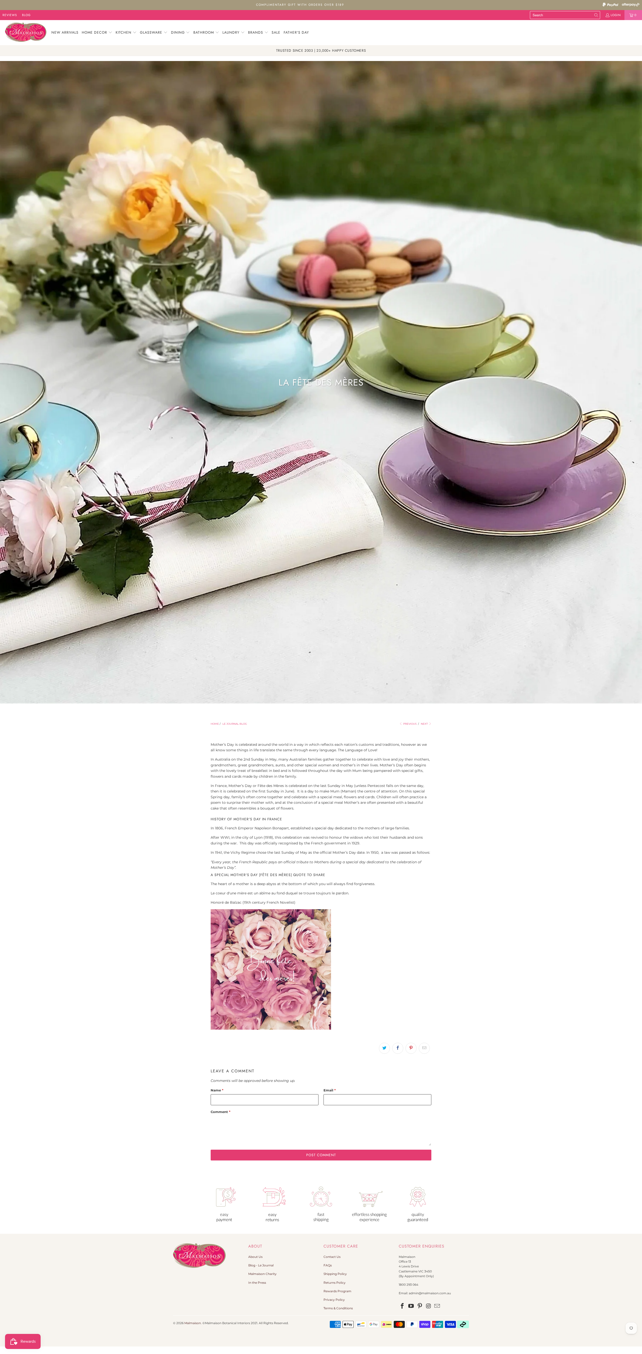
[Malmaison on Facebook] (402, 1306)
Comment (220, 1112)
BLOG (26, 15)
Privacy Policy (334, 1300)
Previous (410, 723)
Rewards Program (337, 1291)
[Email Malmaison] (437, 1306)
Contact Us (332, 1257)
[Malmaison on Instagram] (428, 1306)
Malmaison (192, 1323)
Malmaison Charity (262, 1274)
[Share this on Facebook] (397, 1048)
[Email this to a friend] (424, 1048)
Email (330, 1090)
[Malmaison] (25, 33)
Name (217, 1090)
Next (425, 723)
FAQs (328, 1265)
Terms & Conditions (338, 1308)
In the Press (257, 1282)
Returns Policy (335, 1282)
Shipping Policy (335, 1274)
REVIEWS (10, 15)
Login (616, 15)
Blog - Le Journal (261, 1265)
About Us (255, 1257)
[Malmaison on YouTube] (411, 1306)
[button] (97, 33)
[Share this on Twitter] (384, 1048)
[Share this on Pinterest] (411, 1048)
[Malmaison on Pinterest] (420, 1306)
